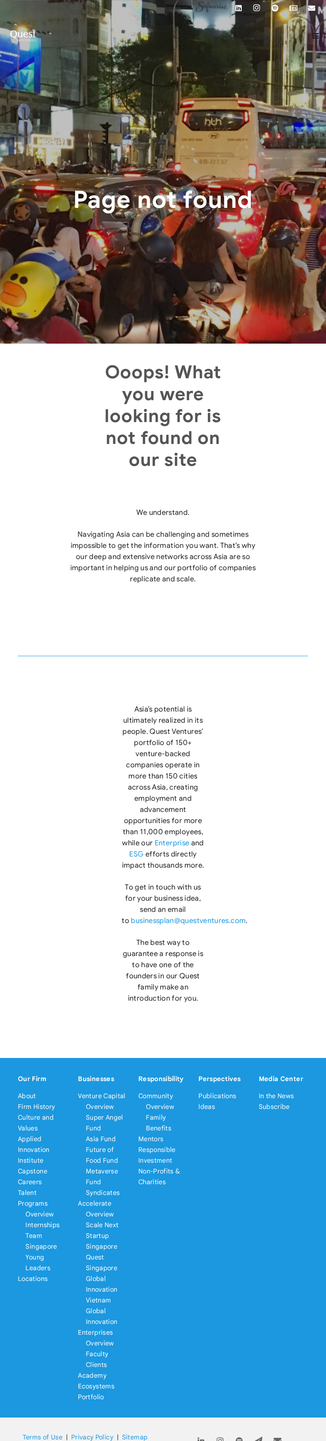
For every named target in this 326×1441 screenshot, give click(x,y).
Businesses (96, 1079)
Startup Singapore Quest (101, 1246)
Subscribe (274, 1107)
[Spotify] (275, 8)
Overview (39, 1214)
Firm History (36, 1107)
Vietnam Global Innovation (102, 1311)
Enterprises (95, 1332)
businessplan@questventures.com (188, 920)
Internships (42, 1225)
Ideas (206, 1107)
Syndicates (103, 1193)
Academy (92, 1375)
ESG (136, 854)
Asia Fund (101, 1139)
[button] (315, 35)
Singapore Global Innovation (102, 1279)
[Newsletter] (293, 8)
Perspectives (219, 1079)
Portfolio (91, 1397)
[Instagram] (257, 8)
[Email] (312, 8)
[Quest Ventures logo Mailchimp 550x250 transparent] (23, 36)
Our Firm (32, 1079)
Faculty (97, 1354)
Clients (96, 1365)
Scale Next (102, 1225)
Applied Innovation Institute (34, 1150)
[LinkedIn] (238, 8)
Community (155, 1096)
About (27, 1096)
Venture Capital (101, 1096)
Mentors (151, 1139)
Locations (33, 1279)
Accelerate (94, 1203)
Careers (30, 1182)
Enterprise (172, 843)
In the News (276, 1096)
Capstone (32, 1171)
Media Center (281, 1079)
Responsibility (161, 1079)
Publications (217, 1096)
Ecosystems (96, 1386)
